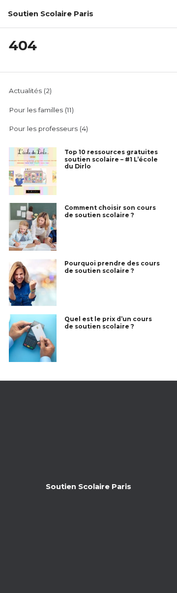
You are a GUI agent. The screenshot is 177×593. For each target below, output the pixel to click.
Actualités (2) (30, 91)
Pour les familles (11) (41, 110)
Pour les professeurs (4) (48, 128)
